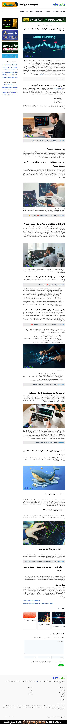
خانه (64, 25)
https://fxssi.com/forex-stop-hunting (31, 600)
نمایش (56, 79)
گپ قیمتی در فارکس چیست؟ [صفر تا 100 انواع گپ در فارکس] (24, 620)
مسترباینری (3, 717)
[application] (52, 11)
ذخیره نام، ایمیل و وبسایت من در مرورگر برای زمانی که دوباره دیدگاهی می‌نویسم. (46, 661)
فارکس (56, 227)
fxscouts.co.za (57, 88)
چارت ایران (42, 74)
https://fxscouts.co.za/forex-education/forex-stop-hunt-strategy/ (38, 603)
